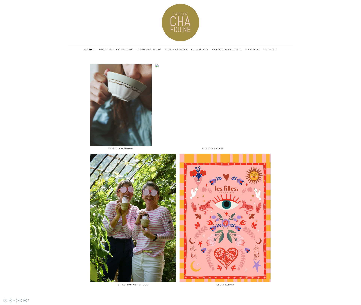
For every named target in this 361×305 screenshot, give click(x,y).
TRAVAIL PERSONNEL (226, 49)
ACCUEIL (90, 49)
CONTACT (270, 49)
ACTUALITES (199, 49)
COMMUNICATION (149, 49)
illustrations (176, 49)
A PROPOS (252, 49)
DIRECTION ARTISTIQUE (116, 49)
